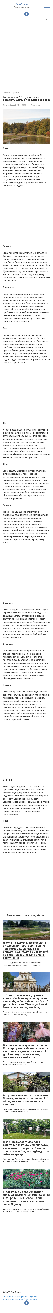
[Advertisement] (26, 56)
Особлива (22, 4)
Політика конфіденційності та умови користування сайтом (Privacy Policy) (20, 1297)
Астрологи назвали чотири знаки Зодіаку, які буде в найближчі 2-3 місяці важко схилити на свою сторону (25, 1099)
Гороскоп (35, 105)
